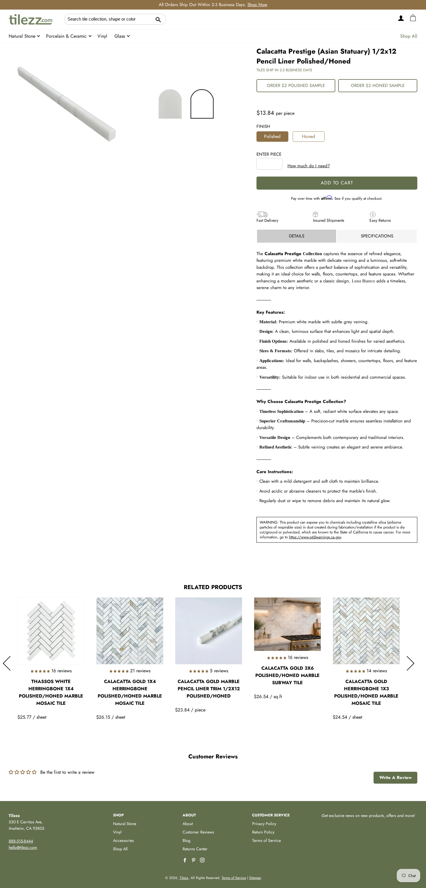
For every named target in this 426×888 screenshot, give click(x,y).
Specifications (377, 236)
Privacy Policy (264, 824)
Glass (120, 36)
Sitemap (255, 877)
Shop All (408, 36)
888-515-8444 (21, 841)
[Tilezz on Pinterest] (194, 860)
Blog (186, 840)
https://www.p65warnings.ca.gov (315, 537)
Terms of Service (266, 840)
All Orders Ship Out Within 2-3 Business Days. (213, 4)
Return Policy (263, 832)
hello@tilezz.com (23, 847)
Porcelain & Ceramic (67, 36)
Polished (272, 136)
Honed (308, 136)
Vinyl (102, 36)
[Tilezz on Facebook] (185, 860)
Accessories (123, 840)
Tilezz (184, 877)
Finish (263, 126)
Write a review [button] (395, 777)
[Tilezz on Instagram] (203, 860)
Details (296, 236)
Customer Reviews (198, 832)
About (188, 824)
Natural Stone (23, 36)
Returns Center (195, 849)
